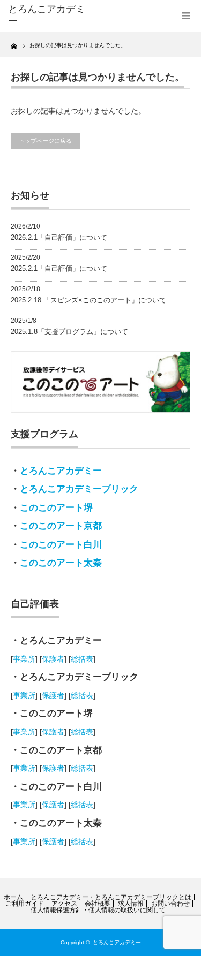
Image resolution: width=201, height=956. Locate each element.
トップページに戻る (45, 141)
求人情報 (131, 903)
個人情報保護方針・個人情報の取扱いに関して (98, 910)
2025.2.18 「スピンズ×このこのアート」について (88, 300)
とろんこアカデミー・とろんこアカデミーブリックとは (111, 897)
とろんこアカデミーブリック (79, 489)
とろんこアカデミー (61, 471)
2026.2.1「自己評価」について (59, 237)
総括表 (82, 659)
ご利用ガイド (24, 903)
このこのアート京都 (61, 526)
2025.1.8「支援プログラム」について (69, 332)
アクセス (64, 903)
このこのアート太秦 (61, 563)
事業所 (24, 659)
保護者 (53, 659)
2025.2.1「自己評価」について (59, 268)
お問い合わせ (170, 903)
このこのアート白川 (61, 545)
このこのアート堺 (56, 508)
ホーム (13, 897)
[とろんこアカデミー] (48, 15)
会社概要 (97, 903)
